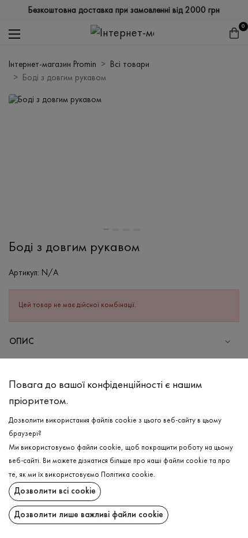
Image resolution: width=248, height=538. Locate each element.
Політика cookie (127, 475)
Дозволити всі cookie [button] (55, 491)
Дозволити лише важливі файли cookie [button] (88, 515)
